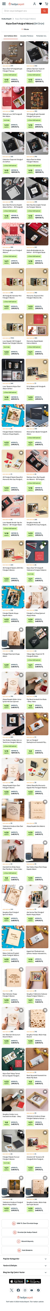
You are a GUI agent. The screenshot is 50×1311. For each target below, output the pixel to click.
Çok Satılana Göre (10, 36)
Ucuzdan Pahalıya (26, 36)
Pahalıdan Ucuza (42, 36)
